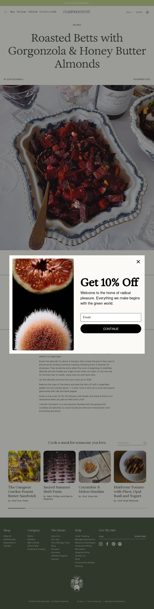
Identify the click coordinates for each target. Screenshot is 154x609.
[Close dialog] (138, 261)
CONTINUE (111, 329)
